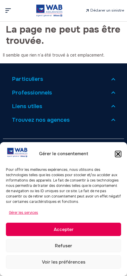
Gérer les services (23, 212)
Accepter (64, 229)
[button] (118, 154)
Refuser (63, 246)
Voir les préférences (63, 262)
